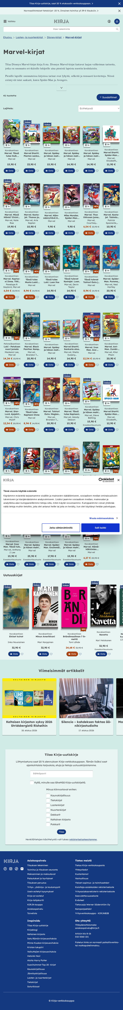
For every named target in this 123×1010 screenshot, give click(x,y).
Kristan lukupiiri (35, 947)
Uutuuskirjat (12, 575)
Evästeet (79, 900)
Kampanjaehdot (83, 909)
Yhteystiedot (81, 869)
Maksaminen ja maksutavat (41, 874)
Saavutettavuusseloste (86, 896)
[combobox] (61, 29)
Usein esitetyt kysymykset (40, 891)
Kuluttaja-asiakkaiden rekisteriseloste (94, 887)
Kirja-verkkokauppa (62, 1000)
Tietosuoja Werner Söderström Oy (92, 904)
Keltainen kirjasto (61, 819)
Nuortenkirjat (58, 809)
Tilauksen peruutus (36, 882)
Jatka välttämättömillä (60, 527)
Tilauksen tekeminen (37, 865)
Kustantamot (81, 874)
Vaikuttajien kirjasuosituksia (41, 951)
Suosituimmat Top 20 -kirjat (41, 964)
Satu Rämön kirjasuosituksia (42, 938)
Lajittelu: (8, 108)
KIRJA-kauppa (35, 904)
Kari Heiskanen (103, 640)
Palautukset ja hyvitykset (40, 878)
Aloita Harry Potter (37, 960)
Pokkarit (55, 824)
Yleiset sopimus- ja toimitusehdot (92, 882)
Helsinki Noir (33, 956)
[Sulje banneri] (118, 480)
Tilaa (61, 831)
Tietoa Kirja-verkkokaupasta (90, 865)
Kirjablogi (32, 930)
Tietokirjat (56, 800)
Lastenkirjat (57, 805)
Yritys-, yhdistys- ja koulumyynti (43, 887)
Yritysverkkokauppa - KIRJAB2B (92, 913)
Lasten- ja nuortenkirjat (39, 977)
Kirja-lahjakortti (35, 900)
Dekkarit (55, 814)
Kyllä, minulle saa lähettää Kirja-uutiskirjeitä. (60, 782)
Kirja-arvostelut (35, 896)
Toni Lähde (74, 642)
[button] (9, 21)
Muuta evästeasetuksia (102, 518)
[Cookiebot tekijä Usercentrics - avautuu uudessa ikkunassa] (101, 480)
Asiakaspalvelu (35, 909)
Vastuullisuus (81, 878)
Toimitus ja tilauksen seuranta (42, 869)
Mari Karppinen (45, 642)
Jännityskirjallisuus (37, 973)
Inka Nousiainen (16, 642)
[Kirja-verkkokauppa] (11, 861)
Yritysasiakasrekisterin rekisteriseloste (95, 891)
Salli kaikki (100, 527)
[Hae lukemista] (117, 29)
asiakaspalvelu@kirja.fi (87, 928)
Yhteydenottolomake (85, 925)
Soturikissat (33, 986)
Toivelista (32, 913)
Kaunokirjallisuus (60, 795)
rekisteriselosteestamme (83, 839)
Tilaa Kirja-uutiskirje (37, 925)
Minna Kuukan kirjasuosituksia (42, 943)
